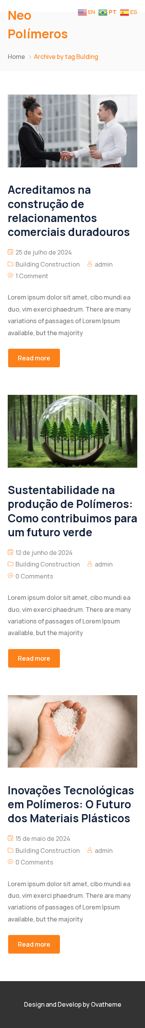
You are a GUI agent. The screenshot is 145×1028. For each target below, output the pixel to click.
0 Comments (34, 576)
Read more (34, 358)
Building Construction (47, 264)
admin (104, 264)
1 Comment (31, 276)
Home (16, 56)
